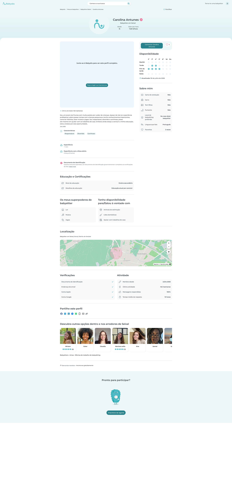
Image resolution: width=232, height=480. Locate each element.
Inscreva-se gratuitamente (84, 365)
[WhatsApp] (75, 314)
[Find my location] (169, 252)
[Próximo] (171, 339)
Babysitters (64, 355)
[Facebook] (61, 314)
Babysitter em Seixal (128, 23)
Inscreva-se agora (116, 413)
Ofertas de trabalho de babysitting (87, 355)
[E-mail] (83, 314)
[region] (116, 253)
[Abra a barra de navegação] (227, 3)
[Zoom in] (169, 243)
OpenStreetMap (164, 264)
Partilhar (168, 9)
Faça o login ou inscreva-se (97, 85)
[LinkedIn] (68, 314)
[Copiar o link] (86, 314)
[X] (65, 314)
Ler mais (63, 126)
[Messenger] (72, 314)
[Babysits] (8, 3)
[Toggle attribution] (170, 264)
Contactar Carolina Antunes (152, 46)
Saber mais (72, 166)
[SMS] (79, 314)
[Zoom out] (169, 246)
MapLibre (156, 264)
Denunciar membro (68, 365)
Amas (72, 355)
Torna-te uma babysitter (214, 3)
